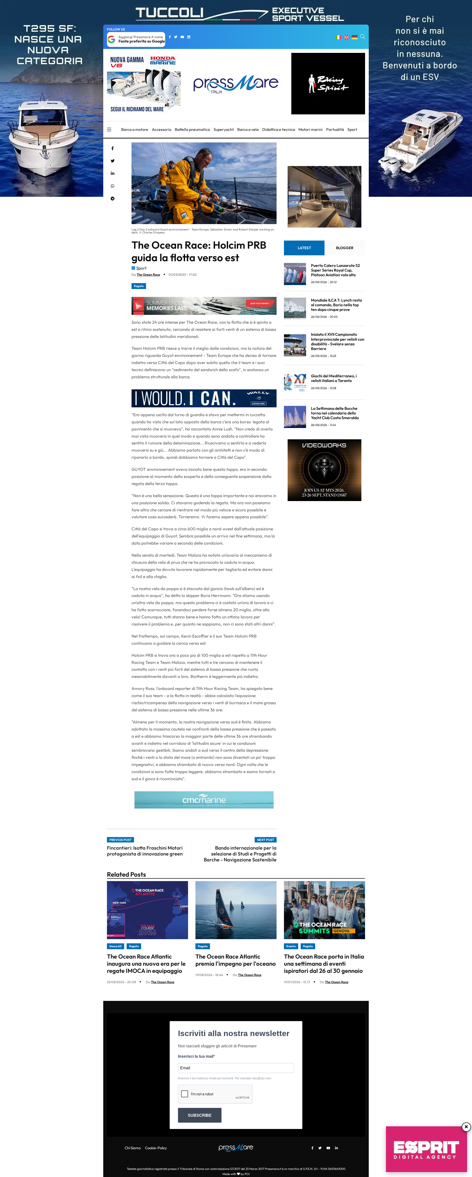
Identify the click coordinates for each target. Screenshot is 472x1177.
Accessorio (161, 129)
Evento (291, 946)
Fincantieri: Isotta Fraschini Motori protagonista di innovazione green (145, 851)
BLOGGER (345, 248)
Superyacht (224, 129)
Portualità (335, 129)
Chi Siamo (133, 1148)
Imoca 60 (115, 946)
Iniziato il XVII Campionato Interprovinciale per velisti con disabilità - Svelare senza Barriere (337, 341)
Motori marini (310, 129)
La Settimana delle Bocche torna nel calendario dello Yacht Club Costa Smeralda (335, 413)
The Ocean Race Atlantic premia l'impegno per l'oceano (235, 960)
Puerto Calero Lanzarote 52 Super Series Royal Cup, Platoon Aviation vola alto (335, 270)
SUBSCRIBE (200, 1115)
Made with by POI (236, 1174)
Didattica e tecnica (278, 129)
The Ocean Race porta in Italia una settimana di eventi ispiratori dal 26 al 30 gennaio (324, 963)
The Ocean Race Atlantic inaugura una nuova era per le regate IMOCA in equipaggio (146, 963)
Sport (352, 129)
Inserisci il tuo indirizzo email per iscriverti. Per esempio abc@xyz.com (224, 1078)
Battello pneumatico (192, 129)
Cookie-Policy (156, 1148)
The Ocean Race (148, 274)
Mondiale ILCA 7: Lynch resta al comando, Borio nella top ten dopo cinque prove (336, 305)
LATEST (304, 248)
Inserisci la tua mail (195, 1056)
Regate (139, 286)
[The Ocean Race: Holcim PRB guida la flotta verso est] (112, 173)
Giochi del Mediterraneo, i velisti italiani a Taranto (334, 378)
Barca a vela (248, 129)
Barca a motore (134, 129)
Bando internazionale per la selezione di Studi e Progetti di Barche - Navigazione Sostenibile (240, 854)
